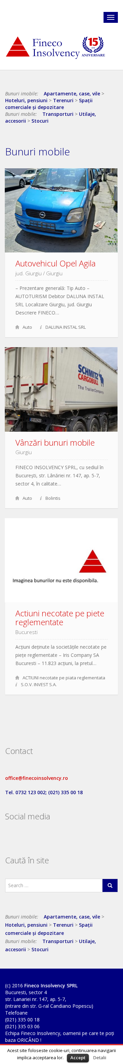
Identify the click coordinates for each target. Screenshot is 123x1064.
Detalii (99, 1057)
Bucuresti (26, 632)
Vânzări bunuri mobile (55, 442)
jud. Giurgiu (28, 273)
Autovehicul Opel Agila (55, 263)
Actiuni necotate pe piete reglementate (59, 617)
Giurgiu (54, 273)
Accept (77, 1057)
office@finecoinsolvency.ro (36, 778)
